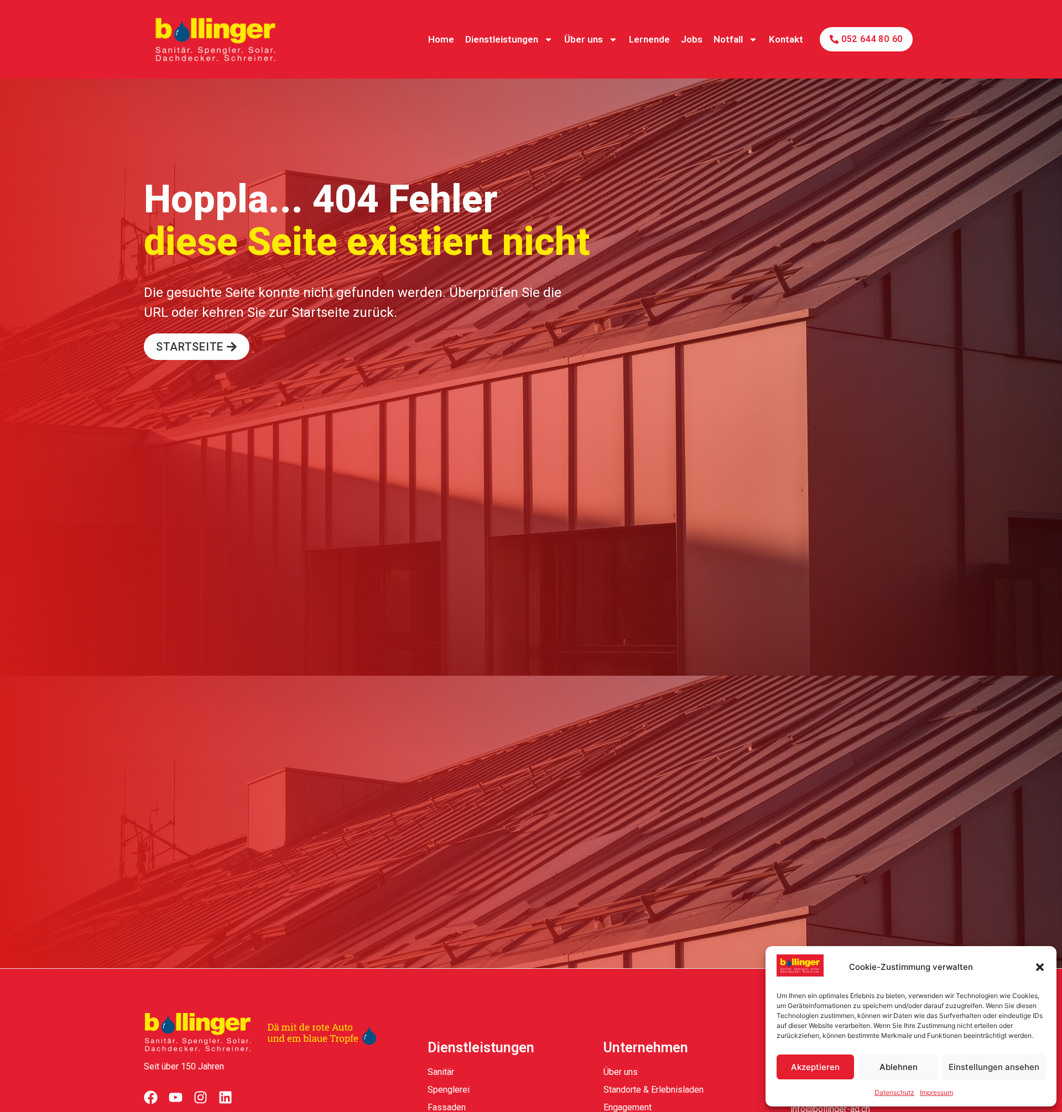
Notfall (728, 39)
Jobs (691, 39)
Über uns (583, 39)
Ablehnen (898, 1067)
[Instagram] (200, 1097)
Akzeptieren (815, 1067)
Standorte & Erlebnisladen (653, 1089)
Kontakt (786, 39)
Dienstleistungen (501, 39)
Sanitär (441, 1072)
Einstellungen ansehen (994, 1067)
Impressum (936, 1092)
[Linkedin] (225, 1097)
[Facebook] (151, 1097)
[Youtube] (176, 1097)
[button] (1039, 967)
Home (441, 39)
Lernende (649, 39)
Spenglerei (449, 1089)
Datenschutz (894, 1092)
